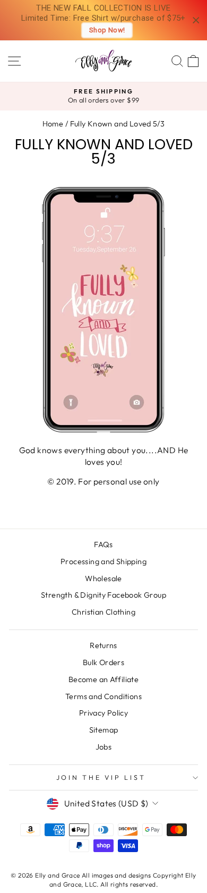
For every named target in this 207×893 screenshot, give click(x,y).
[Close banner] (196, 20)
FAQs (103, 544)
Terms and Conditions (103, 696)
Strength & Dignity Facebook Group (103, 595)
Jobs (104, 747)
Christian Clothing (103, 612)
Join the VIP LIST (101, 777)
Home (53, 124)
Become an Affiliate (103, 679)
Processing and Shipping (103, 561)
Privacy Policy (103, 713)
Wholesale (103, 578)
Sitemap (103, 730)
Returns (103, 645)
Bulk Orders (103, 662)
